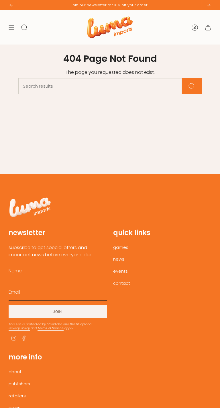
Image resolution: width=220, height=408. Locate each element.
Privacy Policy (19, 328)
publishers (19, 384)
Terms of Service (51, 328)
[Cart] (208, 27)
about (15, 372)
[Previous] (11, 5)
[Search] (192, 86)
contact (121, 283)
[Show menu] (11, 27)
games (120, 247)
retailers (17, 396)
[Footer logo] (30, 207)
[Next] (208, 5)
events (120, 271)
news (118, 259)
